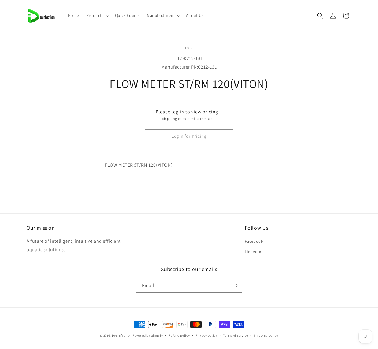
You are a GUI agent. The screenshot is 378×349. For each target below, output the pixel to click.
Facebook (254, 241)
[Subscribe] (235, 286)
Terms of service (235, 335)
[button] (97, 15)
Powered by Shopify (148, 335)
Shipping (169, 118)
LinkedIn (253, 251)
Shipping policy (266, 335)
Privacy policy (206, 335)
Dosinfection (122, 335)
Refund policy (179, 335)
